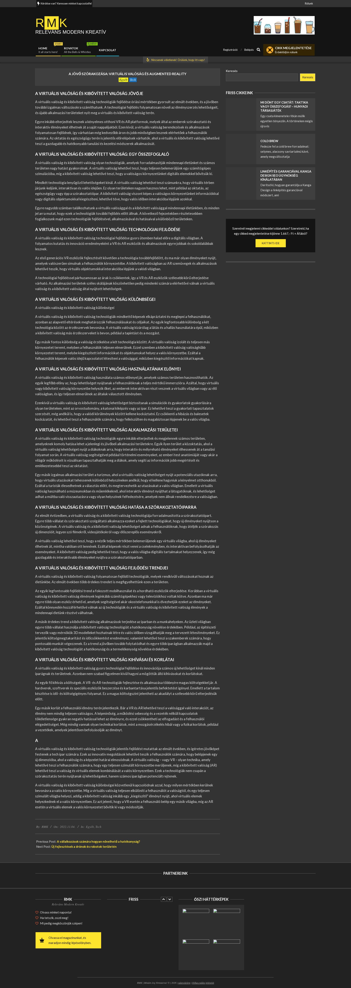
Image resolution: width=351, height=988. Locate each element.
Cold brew (269, 141)
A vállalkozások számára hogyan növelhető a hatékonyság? (98, 841)
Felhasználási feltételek (203, 982)
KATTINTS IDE (271, 243)
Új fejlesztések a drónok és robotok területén (84, 846)
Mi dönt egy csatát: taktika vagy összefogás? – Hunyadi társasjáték (284, 106)
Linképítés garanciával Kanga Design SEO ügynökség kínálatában (285, 175)
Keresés (231, 71)
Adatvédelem (184, 982)
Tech (133, 80)
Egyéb (123, 80)
